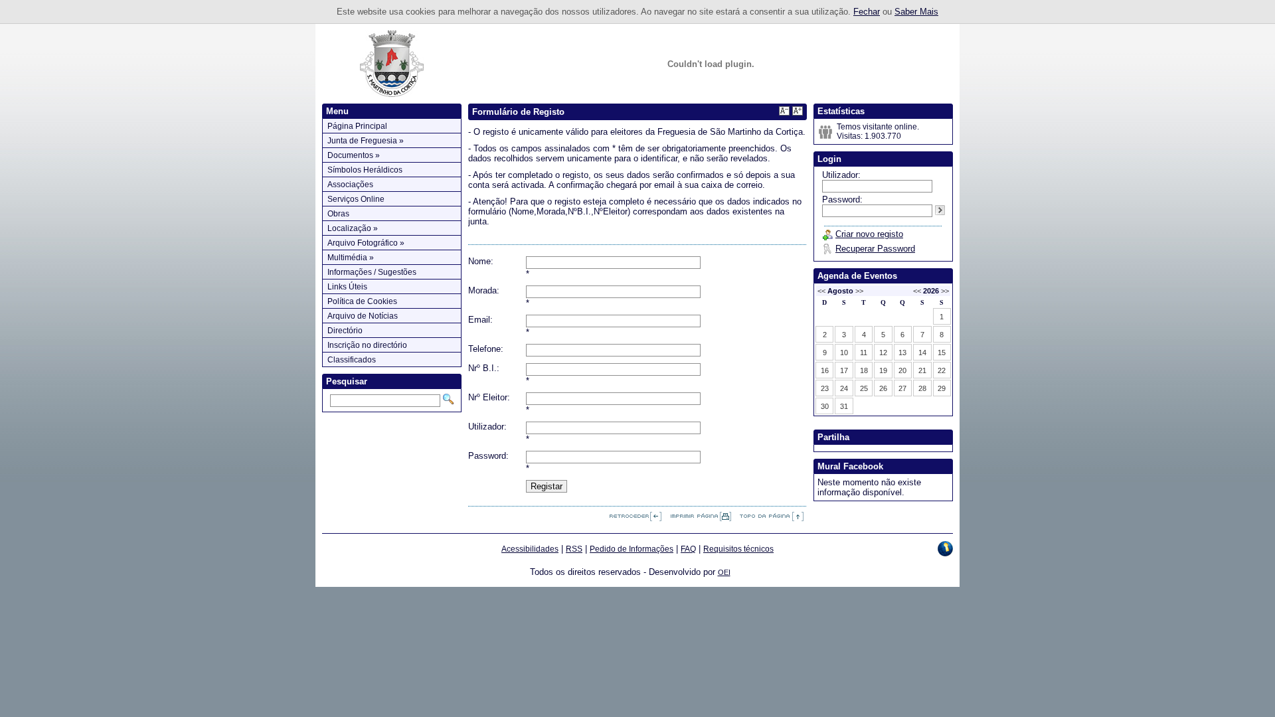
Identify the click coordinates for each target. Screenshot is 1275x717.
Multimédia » (350, 257)
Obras (338, 213)
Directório (345, 330)
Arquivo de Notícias (362, 316)
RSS (574, 549)
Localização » (352, 228)
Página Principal (357, 126)
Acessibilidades (529, 549)
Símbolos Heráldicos (364, 170)
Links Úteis (347, 286)
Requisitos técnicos (738, 549)
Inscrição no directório (367, 345)
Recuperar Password (875, 249)
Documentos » (353, 155)
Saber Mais (916, 12)
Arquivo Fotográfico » (365, 243)
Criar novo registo (869, 234)
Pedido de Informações (631, 549)
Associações (350, 184)
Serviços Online (355, 199)
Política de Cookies (362, 301)
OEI (724, 572)
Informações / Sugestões (371, 272)
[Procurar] (448, 399)
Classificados (351, 359)
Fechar (866, 12)
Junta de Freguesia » (365, 140)
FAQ (688, 549)
